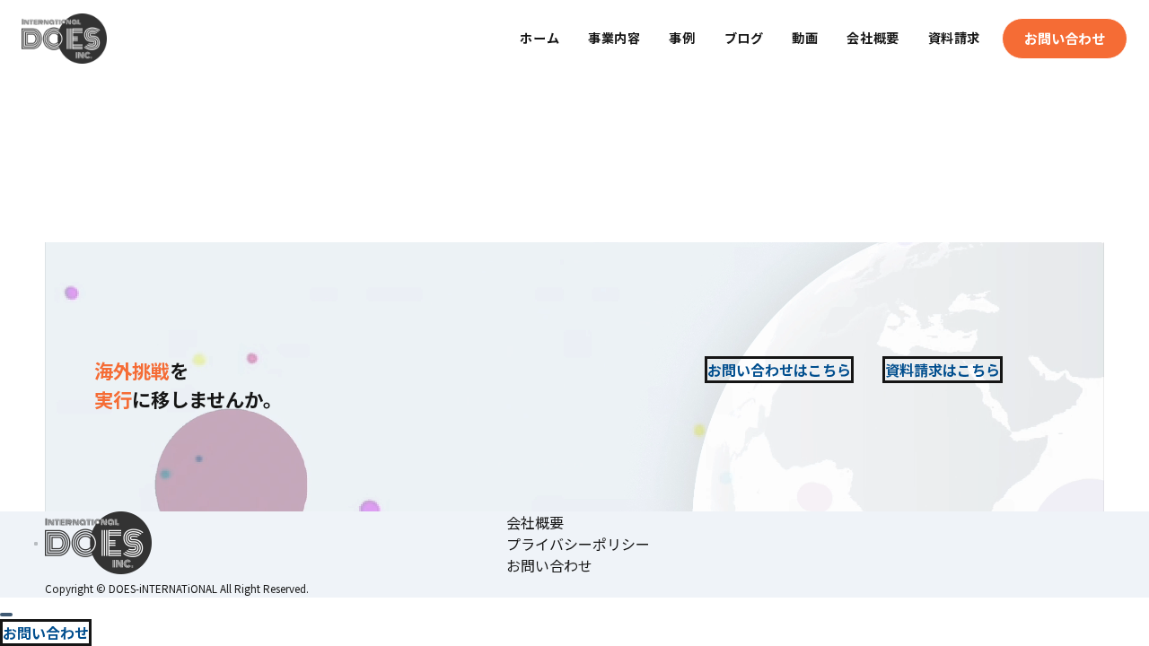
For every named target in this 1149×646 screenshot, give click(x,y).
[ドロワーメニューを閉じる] (6, 614)
